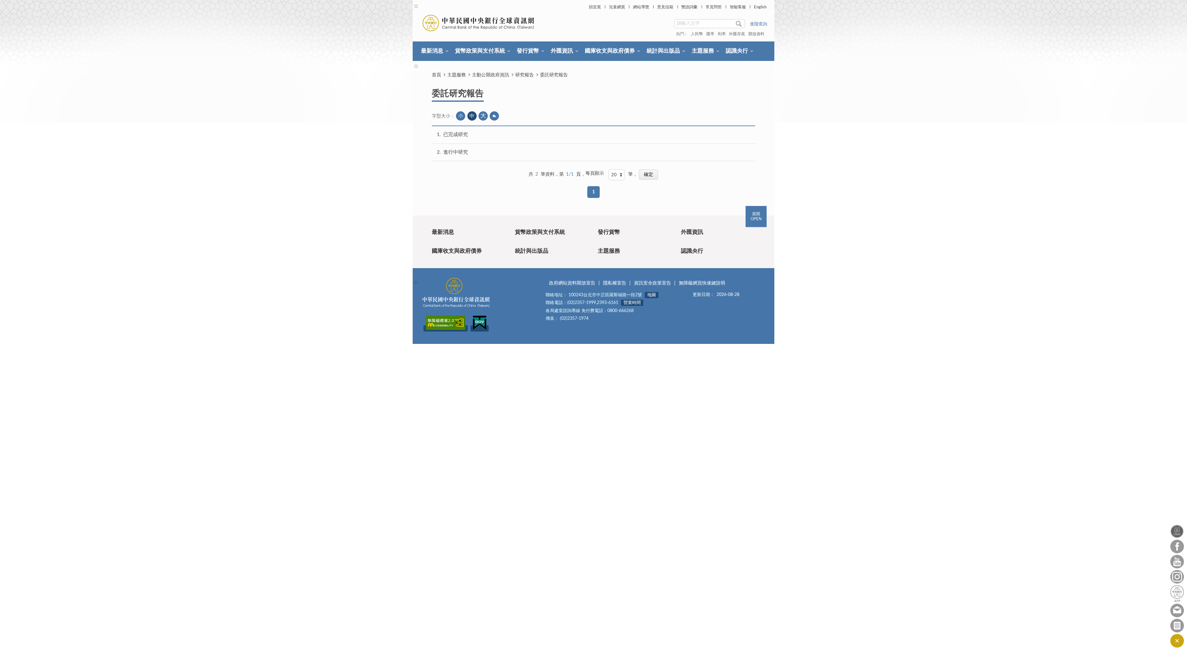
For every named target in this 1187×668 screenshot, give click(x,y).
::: (416, 5)
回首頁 (595, 7)
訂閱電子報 (1177, 625)
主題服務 (703, 51)
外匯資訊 (562, 51)
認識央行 (737, 51)
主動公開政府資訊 (490, 75)
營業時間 (632, 303)
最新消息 (432, 51)
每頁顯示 (594, 173)
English (760, 7)
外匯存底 (737, 34)
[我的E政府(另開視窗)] (479, 328)
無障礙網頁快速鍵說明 (702, 283)
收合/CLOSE (1177, 640)
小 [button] (460, 115)
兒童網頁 (617, 7)
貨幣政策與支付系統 (480, 51)
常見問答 (714, 7)
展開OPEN (756, 216)
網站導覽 (641, 7)
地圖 (651, 295)
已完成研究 (455, 134)
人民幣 (697, 34)
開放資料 (756, 34)
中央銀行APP (1177, 593)
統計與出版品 (663, 51)
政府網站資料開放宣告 (572, 283)
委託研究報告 (554, 75)
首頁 (436, 75)
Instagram (1177, 577)
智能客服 (738, 7)
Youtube (1177, 561)
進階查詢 (758, 24)
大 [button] (483, 116)
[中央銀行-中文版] (479, 23)
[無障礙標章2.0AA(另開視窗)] (445, 328)
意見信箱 (665, 7)
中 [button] (472, 115)
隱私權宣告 (614, 283)
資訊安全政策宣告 (652, 283)
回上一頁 (494, 116)
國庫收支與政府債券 (610, 51)
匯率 (710, 34)
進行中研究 (455, 152)
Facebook (1177, 546)
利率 (722, 34)
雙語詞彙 (689, 7)
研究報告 (524, 75)
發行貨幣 (528, 51)
